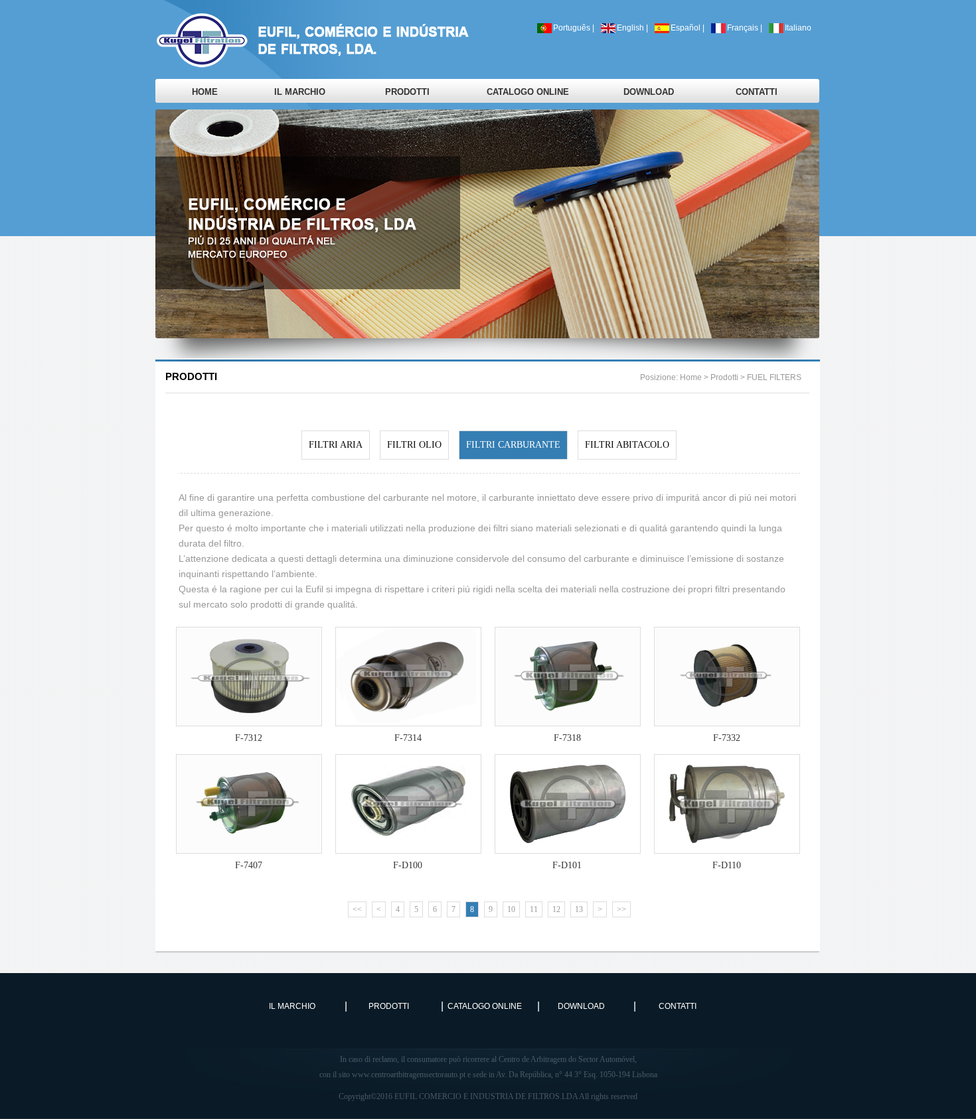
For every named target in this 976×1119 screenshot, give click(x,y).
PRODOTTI (407, 92)
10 (511, 909)
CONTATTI (756, 92)
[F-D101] (567, 765)
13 (579, 909)
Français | (744, 28)
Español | (687, 28)
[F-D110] (726, 765)
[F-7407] (248, 765)
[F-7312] (248, 638)
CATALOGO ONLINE (528, 92)
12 (556, 909)
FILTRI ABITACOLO (627, 445)
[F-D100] (407, 765)
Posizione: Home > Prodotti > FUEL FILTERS (720, 377)
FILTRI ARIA (336, 445)
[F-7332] (726, 638)
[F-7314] (407, 638)
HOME (205, 92)
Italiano (798, 28)
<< (357, 909)
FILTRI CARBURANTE (513, 445)
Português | (573, 28)
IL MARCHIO (299, 92)
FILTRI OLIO (414, 445)
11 (534, 909)
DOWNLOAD (648, 92)
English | (632, 28)
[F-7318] (567, 638)
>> (621, 909)
